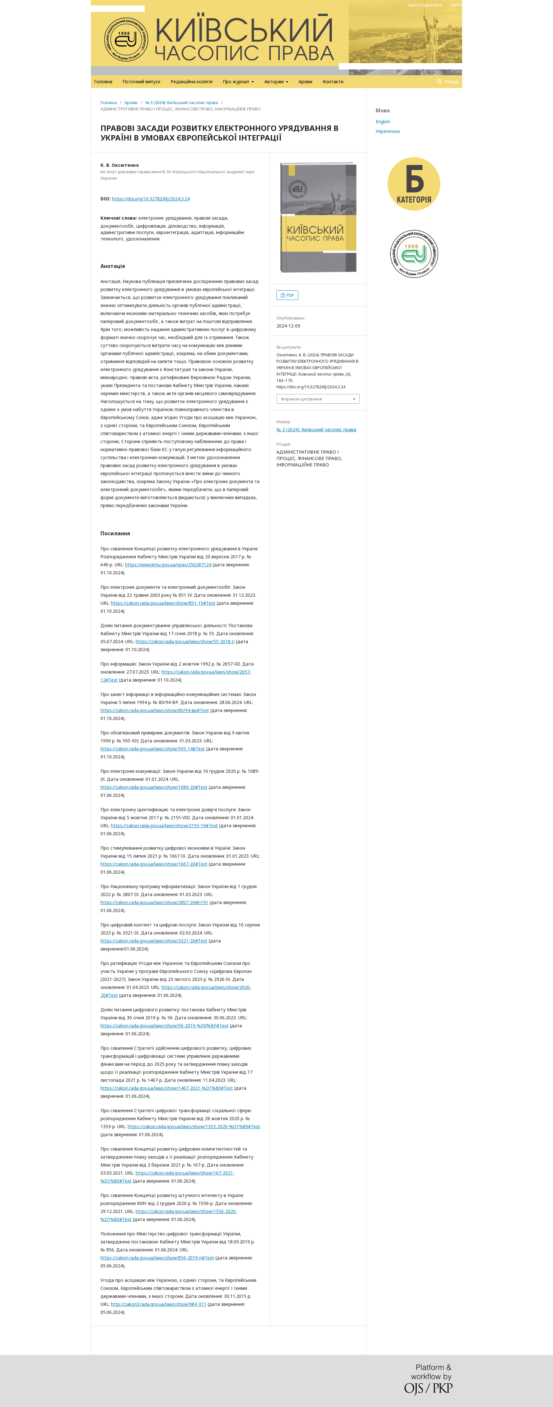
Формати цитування (301, 399)
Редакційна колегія (191, 81)
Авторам (274, 81)
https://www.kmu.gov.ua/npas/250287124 (168, 565)
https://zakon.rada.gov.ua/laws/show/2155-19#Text (164, 825)
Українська (388, 131)
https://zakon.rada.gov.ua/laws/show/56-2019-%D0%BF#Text (164, 1026)
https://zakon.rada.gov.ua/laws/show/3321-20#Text (153, 941)
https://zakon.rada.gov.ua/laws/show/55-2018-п (185, 641)
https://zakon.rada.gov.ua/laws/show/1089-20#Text (153, 787)
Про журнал (236, 81)
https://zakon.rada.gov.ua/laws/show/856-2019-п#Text (157, 1258)
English (383, 121)
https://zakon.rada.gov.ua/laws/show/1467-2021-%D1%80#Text (166, 1088)
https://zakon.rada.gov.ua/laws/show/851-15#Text (163, 603)
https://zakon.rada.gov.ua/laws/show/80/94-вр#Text (154, 710)
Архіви (305, 81)
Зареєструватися (425, 5)
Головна (103, 81)
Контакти (333, 81)
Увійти (455, 5)
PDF (289, 295)
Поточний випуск (141, 81)
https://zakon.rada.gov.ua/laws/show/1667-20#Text (153, 864)
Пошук (451, 81)
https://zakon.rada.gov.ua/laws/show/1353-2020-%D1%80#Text (194, 1126)
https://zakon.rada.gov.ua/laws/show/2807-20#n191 (154, 902)
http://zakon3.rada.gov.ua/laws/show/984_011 (158, 1304)
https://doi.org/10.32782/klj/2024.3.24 (151, 199)
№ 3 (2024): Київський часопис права (181, 102)
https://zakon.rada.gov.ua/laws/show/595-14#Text (152, 749)
